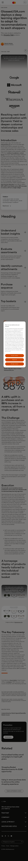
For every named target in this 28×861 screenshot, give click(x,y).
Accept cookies (14, 355)
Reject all (14, 359)
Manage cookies (14, 363)
